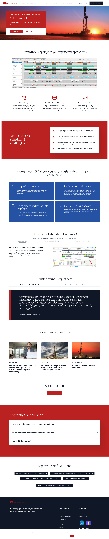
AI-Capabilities (23, 3)
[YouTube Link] (83, 528)
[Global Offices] (86, 3)
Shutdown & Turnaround (65, 522)
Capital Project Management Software (30, 473)
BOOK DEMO (15, 31)
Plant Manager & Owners (66, 511)
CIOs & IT (61, 527)
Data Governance (64, 524)
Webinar (29, 31)
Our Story (82, 511)
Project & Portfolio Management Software (53, 485)
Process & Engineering (65, 516)
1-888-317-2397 (88, 528)
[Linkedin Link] (80, 528)
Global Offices (83, 516)
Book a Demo (53, 393)
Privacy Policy (61, 533)
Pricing (62, 3)
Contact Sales (96, 3)
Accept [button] (72, 536)
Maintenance (62, 519)
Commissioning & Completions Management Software (71, 473)
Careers (81, 514)
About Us (82, 508)
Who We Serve (64, 508)
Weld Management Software (75, 478)
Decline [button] (77, 536)
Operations (62, 514)
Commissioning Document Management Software (39, 478)
